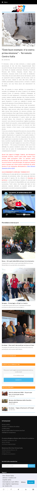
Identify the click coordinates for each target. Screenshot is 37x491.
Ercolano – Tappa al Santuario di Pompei (21, 408)
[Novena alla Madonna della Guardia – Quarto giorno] (4, 401)
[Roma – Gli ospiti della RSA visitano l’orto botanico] (18, 242)
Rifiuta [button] (23, 482)
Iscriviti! (18, 380)
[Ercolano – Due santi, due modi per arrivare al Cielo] (18, 326)
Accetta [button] (30, 482)
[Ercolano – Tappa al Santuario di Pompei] (4, 409)
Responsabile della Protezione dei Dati (13, 430)
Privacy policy (6, 424)
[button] (3, 489)
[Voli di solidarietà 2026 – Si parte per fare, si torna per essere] (4, 393)
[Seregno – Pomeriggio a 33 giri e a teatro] (18, 284)
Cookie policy (6, 428)
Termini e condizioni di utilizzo (11, 426)
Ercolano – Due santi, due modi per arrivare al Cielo (18, 345)
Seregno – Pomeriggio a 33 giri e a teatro (15, 303)
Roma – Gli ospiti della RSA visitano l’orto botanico (18, 261)
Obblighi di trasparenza (9, 432)
